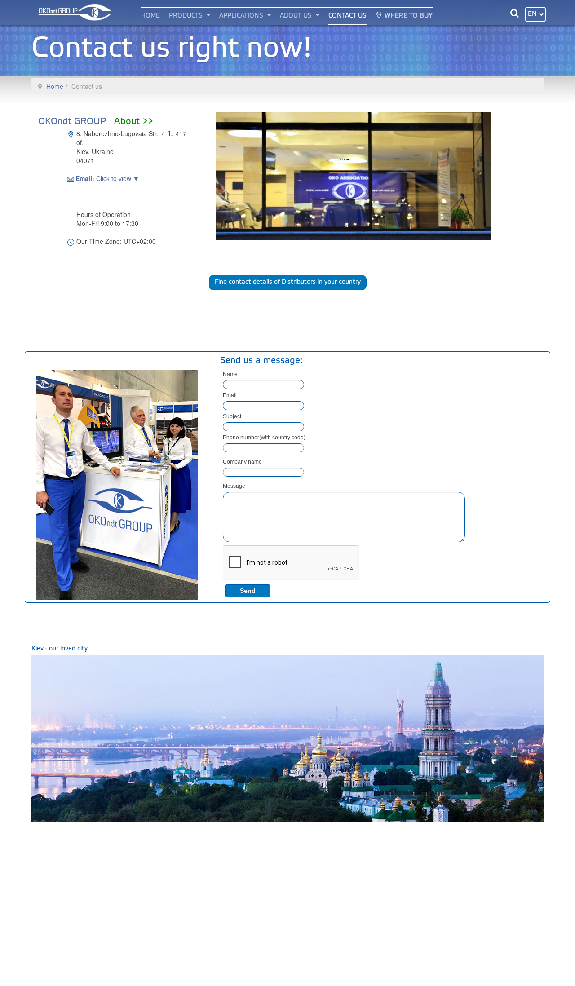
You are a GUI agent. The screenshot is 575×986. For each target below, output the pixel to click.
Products (186, 16)
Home (150, 16)
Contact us (347, 16)
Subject (232, 416)
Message (234, 486)
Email (230, 395)
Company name (242, 462)
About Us (297, 16)
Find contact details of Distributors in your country (288, 282)
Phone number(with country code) (264, 437)
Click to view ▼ (107, 178)
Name (230, 374)
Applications (242, 16)
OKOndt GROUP (95, 122)
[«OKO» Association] (73, 12)
